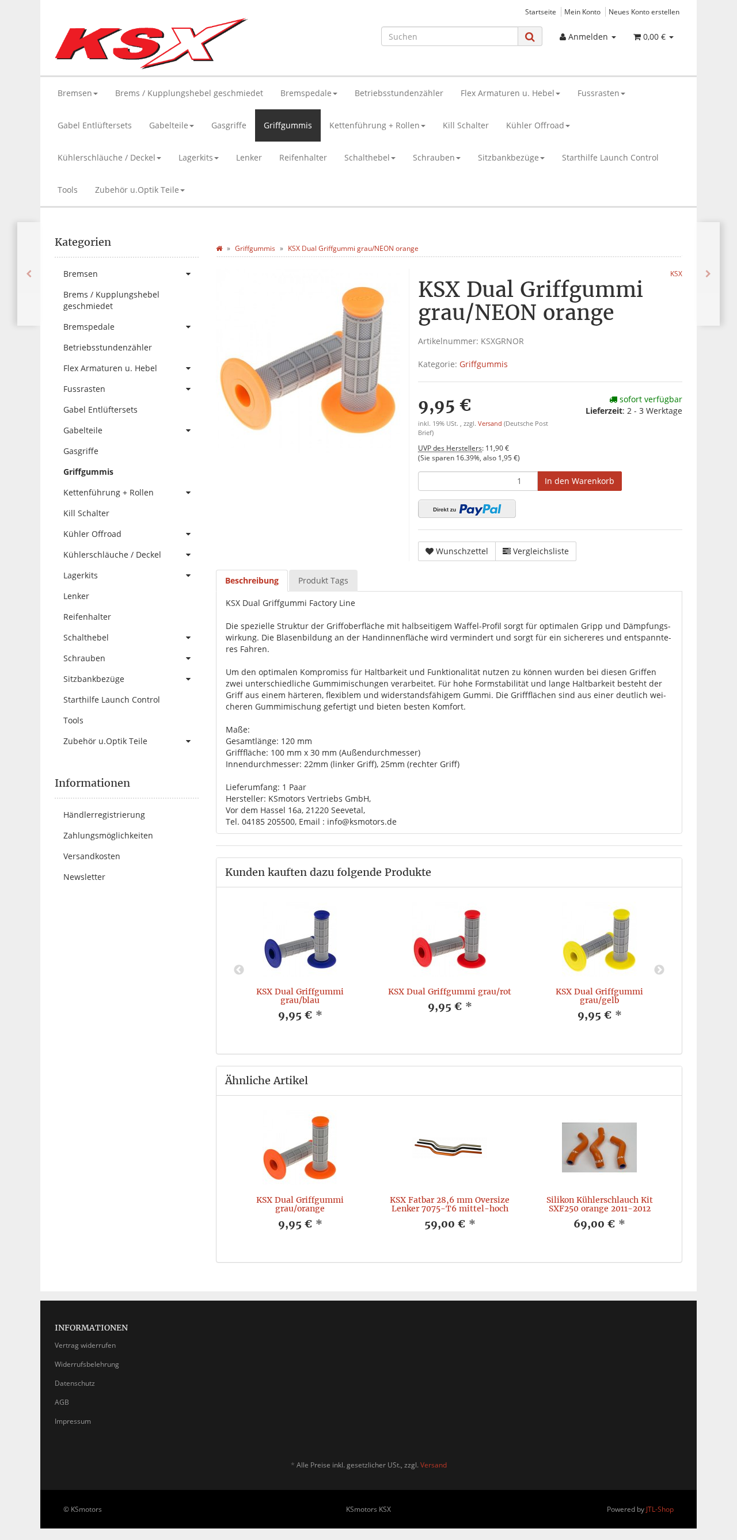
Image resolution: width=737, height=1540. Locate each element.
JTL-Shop (660, 1509)
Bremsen (75, 92)
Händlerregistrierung (104, 814)
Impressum (73, 1421)
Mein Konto (582, 11)
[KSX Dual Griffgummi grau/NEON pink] (708, 274)
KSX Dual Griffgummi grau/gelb (599, 995)
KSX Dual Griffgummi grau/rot (449, 991)
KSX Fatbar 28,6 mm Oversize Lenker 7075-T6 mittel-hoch (450, 1204)
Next (659, 970)
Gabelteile (168, 125)
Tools (68, 189)
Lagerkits (195, 157)
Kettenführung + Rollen (374, 125)
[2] (467, 509)
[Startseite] (219, 248)
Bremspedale (306, 92)
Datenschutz (75, 1383)
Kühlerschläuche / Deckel (106, 157)
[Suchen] (530, 36)
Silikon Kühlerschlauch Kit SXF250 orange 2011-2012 (599, 1204)
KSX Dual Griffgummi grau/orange (300, 1204)
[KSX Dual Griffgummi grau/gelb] (28, 274)
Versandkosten (91, 856)
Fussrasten (599, 92)
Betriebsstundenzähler (399, 92)
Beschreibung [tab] (252, 580)
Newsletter (84, 876)
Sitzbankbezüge (508, 157)
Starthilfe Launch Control (610, 157)
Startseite (540, 11)
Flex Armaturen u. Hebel (507, 92)
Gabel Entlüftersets (95, 125)
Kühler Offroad (535, 125)
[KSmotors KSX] (153, 44)
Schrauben (434, 157)
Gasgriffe (228, 125)
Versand (491, 424)
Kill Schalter (466, 125)
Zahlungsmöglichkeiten (108, 835)
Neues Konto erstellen (644, 11)
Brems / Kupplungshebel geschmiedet (189, 92)
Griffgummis (288, 125)
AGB (62, 1402)
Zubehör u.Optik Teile (137, 189)
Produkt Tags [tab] (323, 580)
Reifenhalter (303, 157)
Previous (239, 970)
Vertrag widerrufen (85, 1345)
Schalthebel (367, 157)
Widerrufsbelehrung (87, 1364)
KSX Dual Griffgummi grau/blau (300, 995)
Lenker (249, 157)
